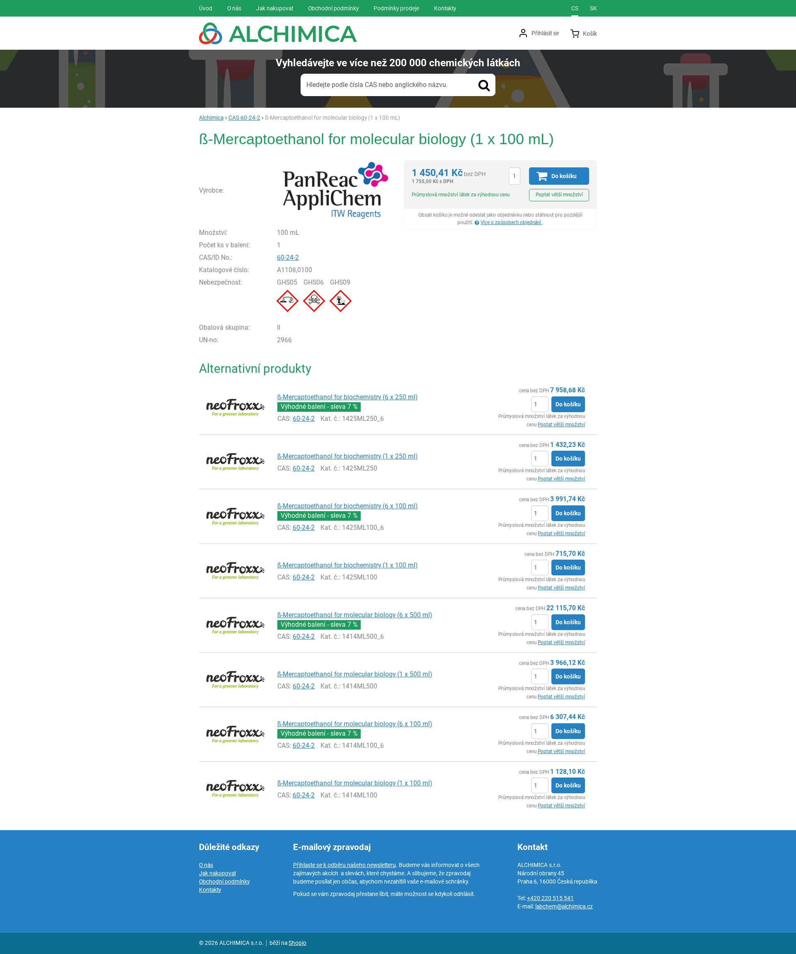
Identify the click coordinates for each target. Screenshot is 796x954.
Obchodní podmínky (224, 881)
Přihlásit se (545, 33)
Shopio (297, 943)
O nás (206, 865)
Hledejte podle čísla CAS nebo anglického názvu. (377, 85)
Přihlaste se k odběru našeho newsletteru (344, 865)
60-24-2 (288, 257)
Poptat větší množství (559, 195)
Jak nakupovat (217, 873)
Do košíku (568, 404)
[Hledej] (484, 85)
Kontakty (210, 889)
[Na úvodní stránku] (278, 33)
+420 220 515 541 (550, 898)
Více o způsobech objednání (511, 222)
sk (593, 8)
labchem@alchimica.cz (564, 906)
